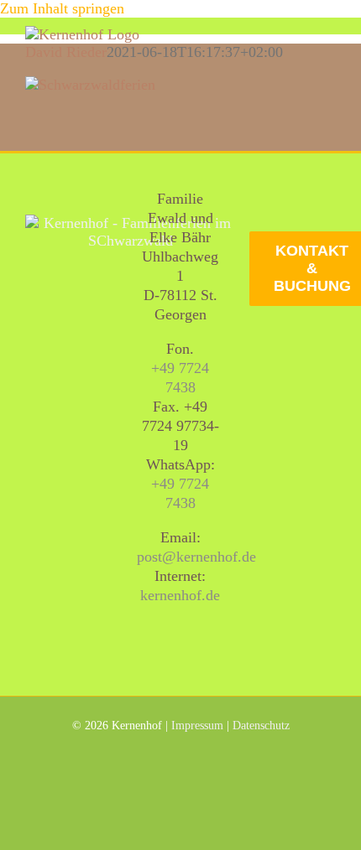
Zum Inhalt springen (62, 8)
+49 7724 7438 (180, 378)
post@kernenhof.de (196, 556)
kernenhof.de (180, 595)
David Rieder (66, 52)
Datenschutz (261, 725)
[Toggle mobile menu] (329, 35)
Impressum (197, 725)
